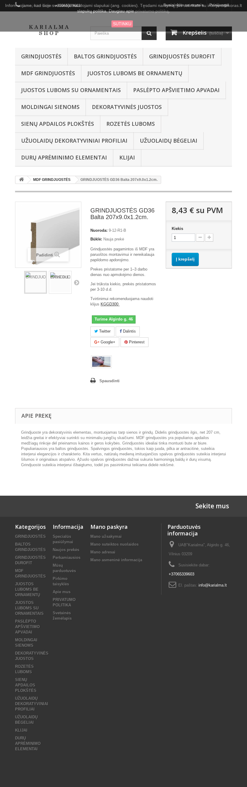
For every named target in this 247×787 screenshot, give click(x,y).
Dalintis (129, 331)
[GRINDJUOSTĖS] (35, 282)
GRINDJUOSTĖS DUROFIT (182, 56)
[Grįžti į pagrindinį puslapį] (21, 180)
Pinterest (136, 342)
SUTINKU (122, 23)
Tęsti (76, 282)
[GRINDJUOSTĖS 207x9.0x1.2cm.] (60, 282)
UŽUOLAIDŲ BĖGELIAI (168, 140)
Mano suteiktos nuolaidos (114, 544)
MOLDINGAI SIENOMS (50, 106)
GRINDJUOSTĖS (41, 56)
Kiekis (177, 228)
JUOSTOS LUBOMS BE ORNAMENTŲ (134, 73)
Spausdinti (109, 381)
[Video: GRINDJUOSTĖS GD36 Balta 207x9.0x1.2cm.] (101, 361)
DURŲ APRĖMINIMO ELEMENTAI (64, 157)
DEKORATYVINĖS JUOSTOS (127, 106)
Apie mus (61, 592)
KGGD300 (110, 304)
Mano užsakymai (106, 536)
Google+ (107, 342)
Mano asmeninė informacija (116, 560)
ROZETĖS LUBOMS (130, 123)
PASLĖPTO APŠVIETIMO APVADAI (176, 90)
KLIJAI (127, 157)
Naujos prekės (66, 549)
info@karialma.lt (213, 585)
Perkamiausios (66, 557)
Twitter (104, 331)
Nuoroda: (99, 230)
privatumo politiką (152, 10)
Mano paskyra (109, 526)
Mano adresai (102, 552)
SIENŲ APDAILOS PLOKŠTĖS (57, 123)
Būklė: (96, 239)
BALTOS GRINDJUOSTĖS (105, 56)
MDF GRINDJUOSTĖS (48, 73)
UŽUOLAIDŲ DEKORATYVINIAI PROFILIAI (74, 140)
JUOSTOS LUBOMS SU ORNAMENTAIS (71, 90)
